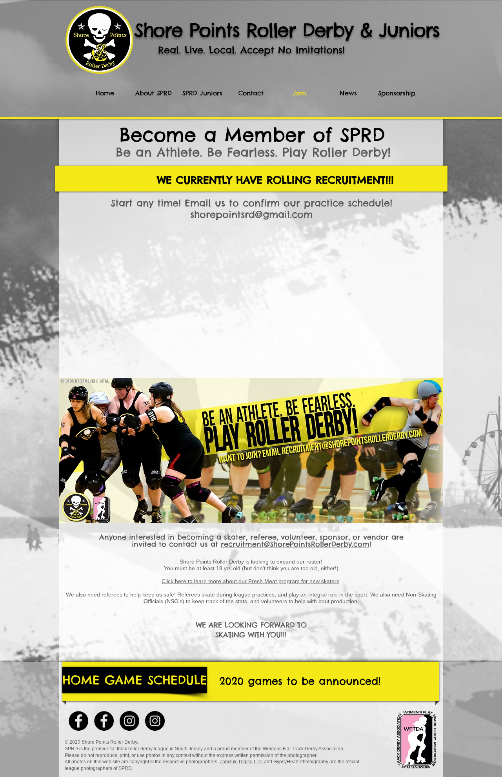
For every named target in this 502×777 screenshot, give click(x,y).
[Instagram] (129, 721)
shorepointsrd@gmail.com (251, 214)
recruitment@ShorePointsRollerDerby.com (295, 544)
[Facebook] (104, 721)
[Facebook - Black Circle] (78, 721)
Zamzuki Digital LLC (241, 761)
